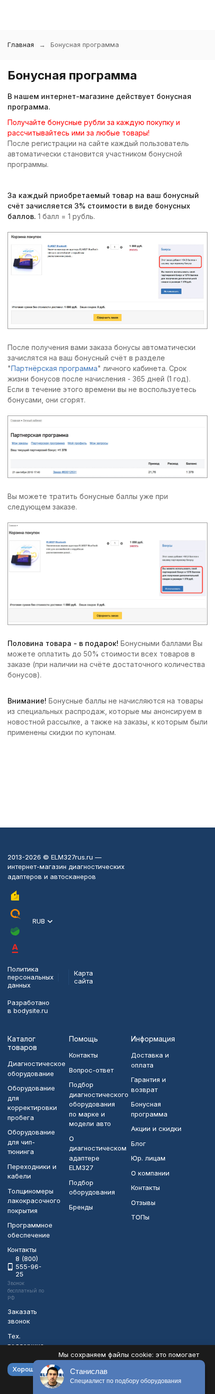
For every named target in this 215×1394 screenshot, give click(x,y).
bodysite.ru (31, 1010)
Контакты (83, 1055)
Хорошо (25, 1369)
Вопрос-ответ (91, 1070)
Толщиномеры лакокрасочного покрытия (34, 1200)
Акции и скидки (156, 1128)
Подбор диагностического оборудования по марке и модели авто (98, 1104)
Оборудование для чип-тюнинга (31, 1142)
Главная (21, 44)
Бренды (81, 1207)
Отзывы (143, 1202)
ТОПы (140, 1217)
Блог (138, 1144)
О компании (150, 1173)
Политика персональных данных (31, 976)
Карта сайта (83, 977)
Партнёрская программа (54, 368)
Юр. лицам (148, 1158)
